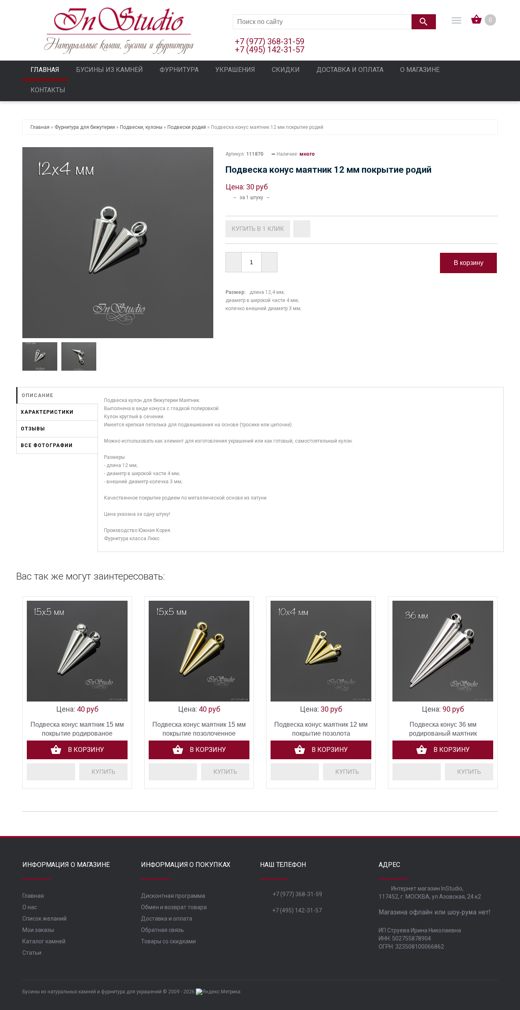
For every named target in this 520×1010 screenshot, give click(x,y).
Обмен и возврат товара (174, 907)
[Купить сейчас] (257, 228)
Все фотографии (47, 445)
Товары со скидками (168, 941)
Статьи (31, 952)
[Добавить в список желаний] (301, 228)
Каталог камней (43, 941)
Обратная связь (162, 930)
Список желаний (44, 918)
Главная (33, 896)
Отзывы (33, 429)
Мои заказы (38, 930)
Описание (37, 395)
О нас (29, 907)
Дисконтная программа (173, 896)
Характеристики (47, 412)
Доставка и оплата (166, 918)
